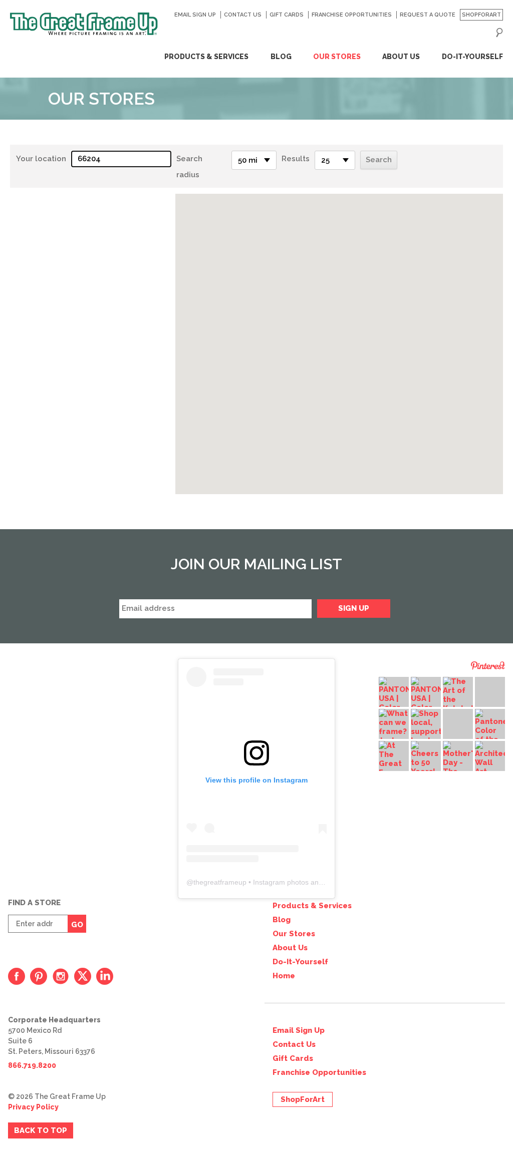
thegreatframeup (219, 882)
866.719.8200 (32, 1065)
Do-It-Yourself (472, 57)
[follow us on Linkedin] (104, 976)
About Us (401, 57)
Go (77, 924)
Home (284, 975)
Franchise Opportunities (351, 15)
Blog (281, 57)
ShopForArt (481, 15)
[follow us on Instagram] (60, 976)
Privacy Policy (33, 1107)
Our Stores (337, 57)
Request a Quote (427, 15)
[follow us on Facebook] (16, 976)
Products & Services (206, 57)
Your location (41, 158)
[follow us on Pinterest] (38, 976)
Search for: (499, 32)
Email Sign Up (195, 15)
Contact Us (242, 15)
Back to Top (40, 1130)
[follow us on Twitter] (82, 976)
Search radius (189, 166)
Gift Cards (286, 15)
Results (296, 158)
